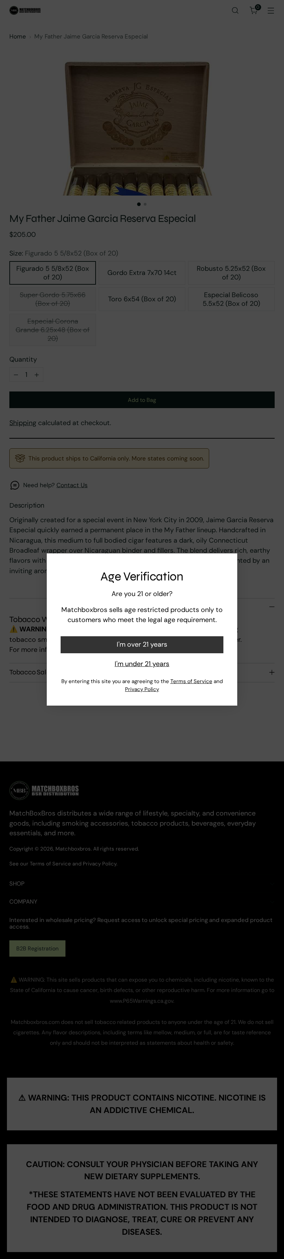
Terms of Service (191, 681)
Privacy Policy (142, 689)
